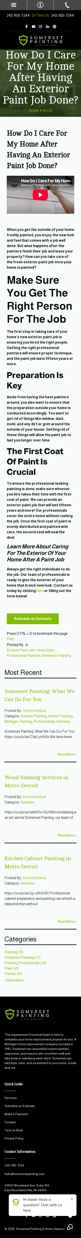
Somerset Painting (56, 655)
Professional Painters (23, 655)
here (39, 591)
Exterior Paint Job (21, 650)
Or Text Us (41, 15)
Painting (25, 721)
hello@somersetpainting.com (24, 1174)
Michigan (11, 721)
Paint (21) (11, 968)
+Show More (14, 980)
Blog (48, 111)
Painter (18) (13, 974)
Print (10, 639)
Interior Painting (60, 716)
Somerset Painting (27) (22, 957)
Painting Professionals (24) (25, 963)
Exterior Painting (34, 716)
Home (34, 111)
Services (63, 721)
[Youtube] (33, 26)
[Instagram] (40, 26)
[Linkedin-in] (47, 26)
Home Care (45, 650)
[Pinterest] (54, 26)
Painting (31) (13, 952)
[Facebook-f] (26, 26)
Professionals (44, 721)
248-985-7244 (18, 15)
